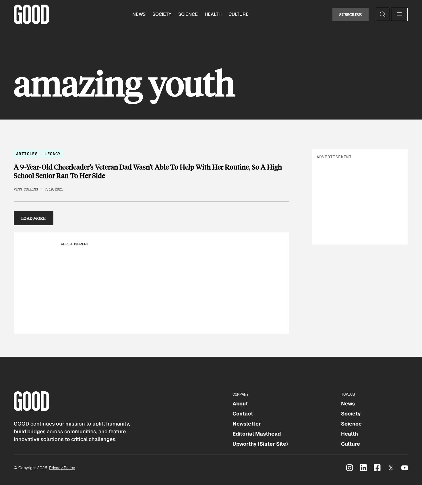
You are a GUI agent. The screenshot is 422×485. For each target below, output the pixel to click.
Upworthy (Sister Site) (260, 443)
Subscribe (350, 14)
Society (161, 14)
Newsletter (247, 423)
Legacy (52, 153)
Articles (27, 153)
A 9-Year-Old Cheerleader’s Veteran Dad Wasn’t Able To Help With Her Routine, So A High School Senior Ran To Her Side (148, 171)
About (240, 403)
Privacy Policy (62, 467)
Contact (243, 413)
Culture (239, 14)
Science (188, 14)
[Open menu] (399, 14)
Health (213, 14)
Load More (33, 218)
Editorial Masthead (257, 433)
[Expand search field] (382, 14)
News (139, 14)
